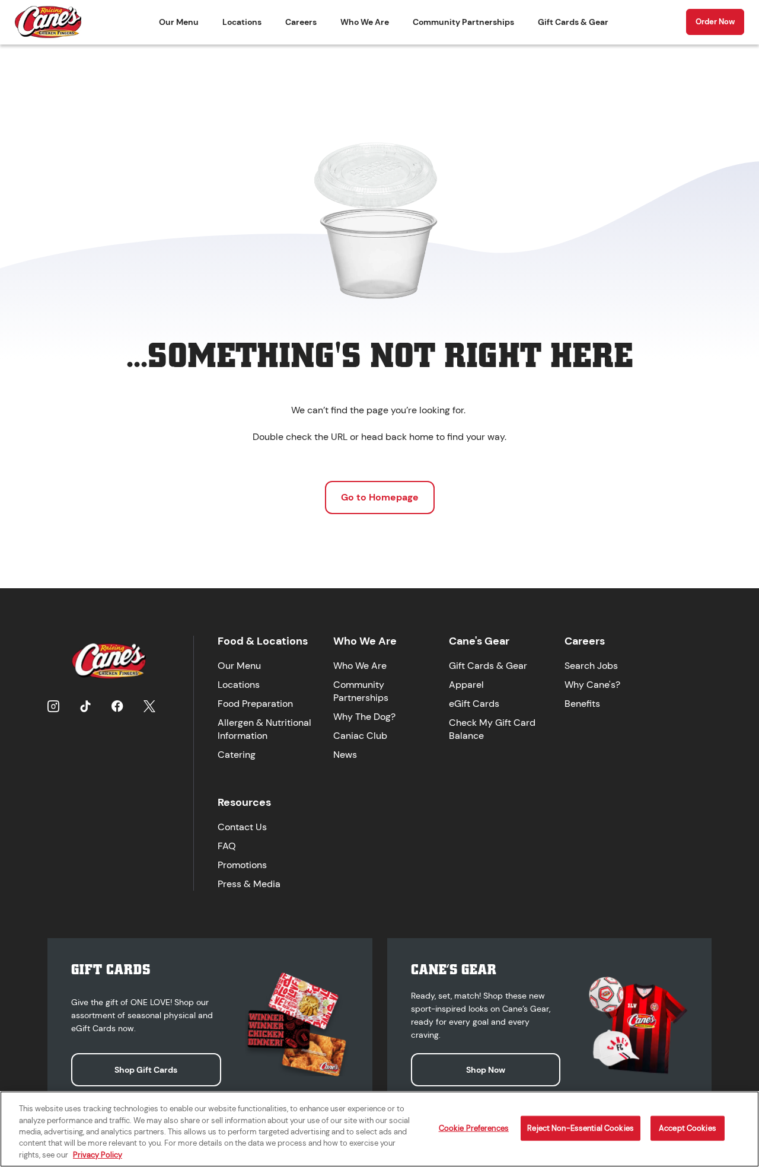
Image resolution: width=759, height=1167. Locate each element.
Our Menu (179, 22)
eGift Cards (474, 703)
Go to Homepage (380, 497)
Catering (237, 754)
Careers (301, 22)
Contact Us (242, 827)
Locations (241, 22)
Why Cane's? (592, 684)
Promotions (242, 865)
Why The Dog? (364, 716)
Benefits (582, 703)
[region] (379, 1129)
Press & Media (249, 884)
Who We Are (364, 22)
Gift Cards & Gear (573, 22)
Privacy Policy (97, 1155)
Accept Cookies (687, 1128)
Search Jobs (591, 665)
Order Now (715, 22)
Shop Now (485, 1069)
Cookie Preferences (474, 1128)
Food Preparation (255, 703)
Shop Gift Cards (145, 1069)
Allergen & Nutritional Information (264, 729)
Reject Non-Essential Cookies (580, 1128)
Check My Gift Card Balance (492, 729)
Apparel (466, 684)
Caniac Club (360, 735)
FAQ (227, 846)
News (345, 754)
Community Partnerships (463, 22)
